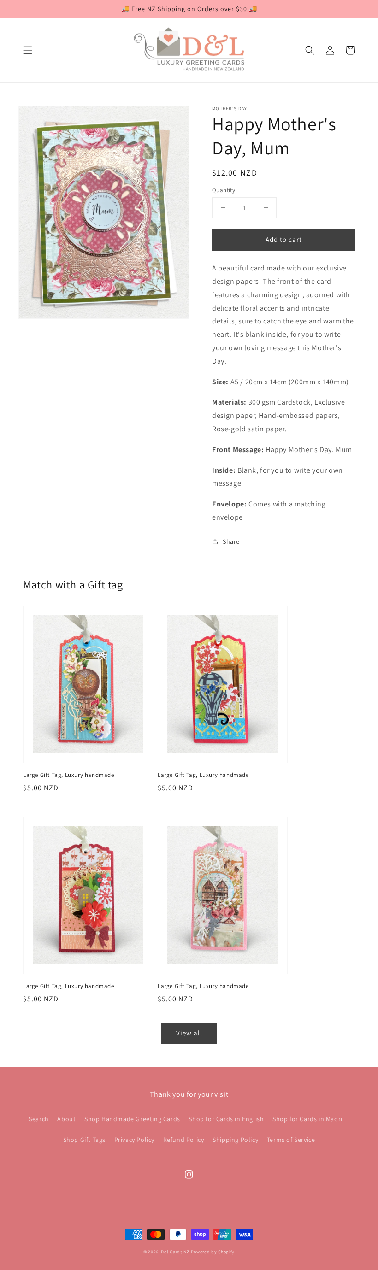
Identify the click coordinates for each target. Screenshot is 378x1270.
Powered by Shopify (213, 1252)
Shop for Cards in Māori (307, 1119)
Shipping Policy (235, 1139)
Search (39, 1119)
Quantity (223, 190)
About (66, 1119)
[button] (28, 50)
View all (189, 1033)
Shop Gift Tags (84, 1139)
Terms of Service (291, 1139)
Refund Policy (183, 1139)
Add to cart (284, 239)
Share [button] (231, 541)
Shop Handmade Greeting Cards (132, 1119)
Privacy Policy (134, 1139)
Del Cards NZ (175, 1252)
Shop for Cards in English (226, 1119)
